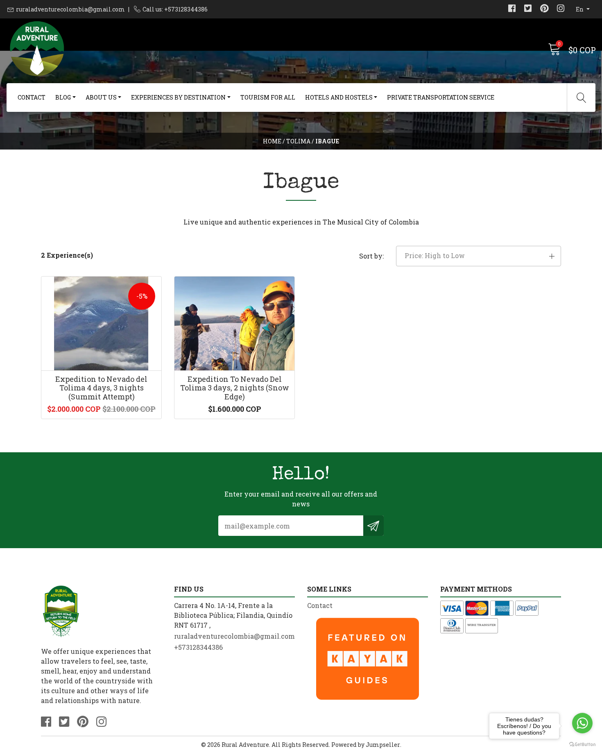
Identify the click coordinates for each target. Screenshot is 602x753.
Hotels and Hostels (339, 97)
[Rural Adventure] (153, 49)
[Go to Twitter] (528, 9)
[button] (478, 256)
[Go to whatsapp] (582, 723)
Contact (31, 97)
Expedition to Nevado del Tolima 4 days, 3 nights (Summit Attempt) (101, 387)
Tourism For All (267, 97)
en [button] (580, 9)
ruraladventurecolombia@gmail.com (70, 9)
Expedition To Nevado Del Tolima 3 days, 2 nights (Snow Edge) (234, 387)
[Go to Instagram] (560, 9)
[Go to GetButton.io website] (582, 744)
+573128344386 (198, 647)
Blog (63, 97)
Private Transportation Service (440, 97)
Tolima (298, 141)
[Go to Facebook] (512, 9)
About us (101, 97)
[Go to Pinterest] (544, 9)
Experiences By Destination (178, 97)
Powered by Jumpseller (365, 744)
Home (272, 141)
